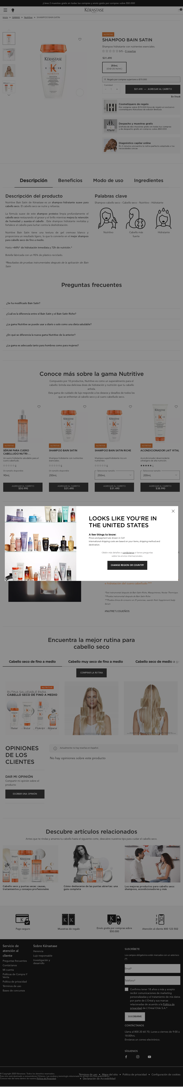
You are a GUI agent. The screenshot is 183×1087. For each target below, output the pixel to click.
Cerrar (173, 511)
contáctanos (128, 552)
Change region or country (127, 565)
